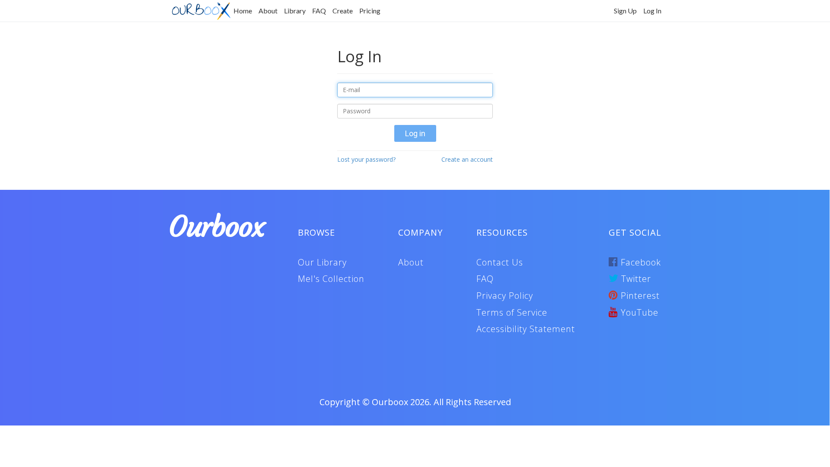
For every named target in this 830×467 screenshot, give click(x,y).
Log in (415, 133)
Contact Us (499, 262)
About (268, 10)
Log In (652, 10)
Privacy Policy (504, 295)
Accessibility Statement (525, 329)
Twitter (635, 279)
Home (242, 10)
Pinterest (639, 295)
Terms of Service (511, 312)
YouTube (638, 312)
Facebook (639, 262)
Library (295, 10)
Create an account (467, 159)
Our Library (322, 262)
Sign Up (625, 10)
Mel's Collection (331, 279)
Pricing (369, 10)
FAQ (319, 10)
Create (342, 10)
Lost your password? (366, 159)
